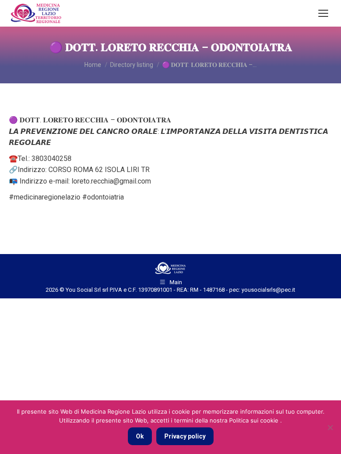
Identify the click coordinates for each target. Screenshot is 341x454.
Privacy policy (185, 436)
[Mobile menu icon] (323, 13)
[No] (329, 427)
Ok (140, 436)
